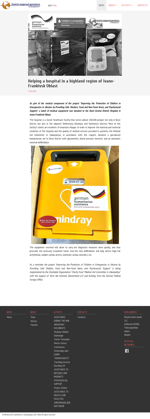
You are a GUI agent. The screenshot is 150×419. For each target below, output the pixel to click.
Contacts (142, 5)
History (34, 321)
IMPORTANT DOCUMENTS (59, 326)
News (101, 5)
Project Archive (60, 387)
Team (33, 317)
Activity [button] (126, 5)
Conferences (59, 347)
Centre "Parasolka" (62, 339)
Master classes (60, 343)
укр (49, 5)
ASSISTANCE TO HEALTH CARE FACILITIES (61, 395)
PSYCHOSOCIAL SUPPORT (61, 382)
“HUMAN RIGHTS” (61, 358)
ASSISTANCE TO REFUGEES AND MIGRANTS (61, 373)
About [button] (112, 5)
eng (54, 5)
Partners (34, 324)
